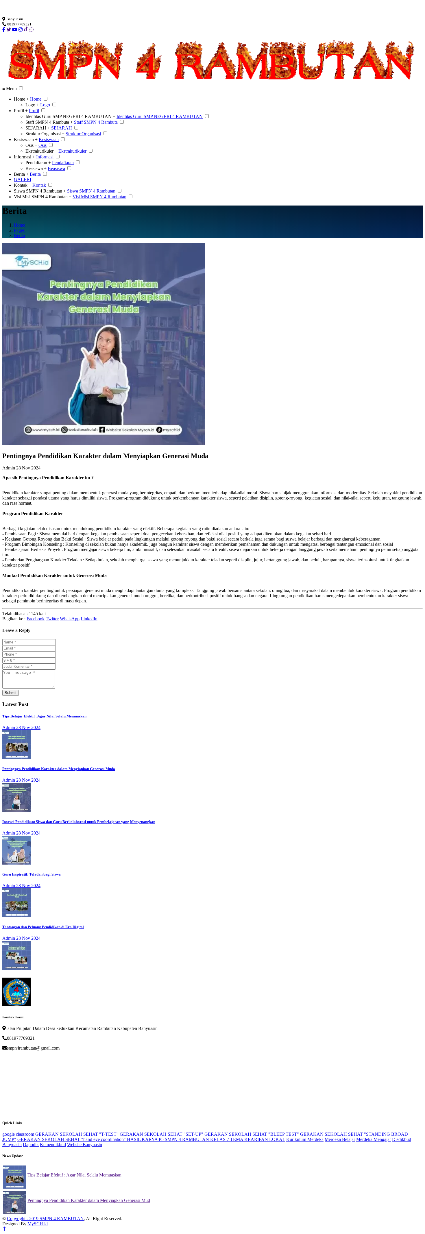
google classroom (18, 1134)
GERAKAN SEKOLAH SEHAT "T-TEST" (77, 1134)
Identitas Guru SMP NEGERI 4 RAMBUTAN (160, 116)
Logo (45, 104)
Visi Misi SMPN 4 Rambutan (99, 196)
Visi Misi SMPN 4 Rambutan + (42, 196)
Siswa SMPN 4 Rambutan (91, 190)
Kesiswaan (49, 139)
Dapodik (31, 1144)
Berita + (21, 174)
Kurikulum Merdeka (305, 1139)
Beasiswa (56, 168)
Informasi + (24, 156)
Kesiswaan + (26, 139)
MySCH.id (37, 1223)
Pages (19, 230)
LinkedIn (89, 618)
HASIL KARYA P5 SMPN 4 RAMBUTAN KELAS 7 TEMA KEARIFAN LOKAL (206, 1139)
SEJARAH (61, 127)
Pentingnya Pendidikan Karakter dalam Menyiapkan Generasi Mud (88, 1200)
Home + (21, 99)
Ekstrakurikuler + (41, 151)
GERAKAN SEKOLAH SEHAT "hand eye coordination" (72, 1139)
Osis (42, 145)
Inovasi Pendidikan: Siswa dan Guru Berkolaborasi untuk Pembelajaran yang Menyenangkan (78, 821)
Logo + (32, 104)
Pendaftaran (63, 162)
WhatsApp (70, 618)
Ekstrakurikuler (72, 151)
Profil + (21, 110)
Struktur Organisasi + (44, 133)
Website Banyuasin (84, 1144)
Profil (34, 110)
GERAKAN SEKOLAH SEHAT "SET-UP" (161, 1134)
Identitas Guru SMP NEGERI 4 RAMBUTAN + (70, 116)
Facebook (36, 618)
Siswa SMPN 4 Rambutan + (40, 190)
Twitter (52, 618)
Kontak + (22, 185)
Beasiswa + (36, 168)
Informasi (44, 156)
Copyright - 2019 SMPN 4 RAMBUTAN (45, 1218)
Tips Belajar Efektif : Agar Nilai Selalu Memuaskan (44, 716)
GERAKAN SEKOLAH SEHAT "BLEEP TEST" (251, 1134)
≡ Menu (9, 88)
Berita (35, 174)
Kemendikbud (53, 1144)
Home (35, 99)
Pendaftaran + (38, 162)
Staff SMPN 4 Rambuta (96, 122)
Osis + (31, 145)
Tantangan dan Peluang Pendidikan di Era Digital (43, 927)
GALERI (22, 179)
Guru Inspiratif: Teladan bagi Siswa (31, 874)
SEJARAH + (37, 127)
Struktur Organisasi (83, 133)
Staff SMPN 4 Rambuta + (49, 122)
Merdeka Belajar (340, 1139)
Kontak (39, 185)
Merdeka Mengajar (373, 1139)
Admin (8, 467)
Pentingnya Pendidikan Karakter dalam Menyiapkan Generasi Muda (58, 769)
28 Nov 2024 (28, 727)
